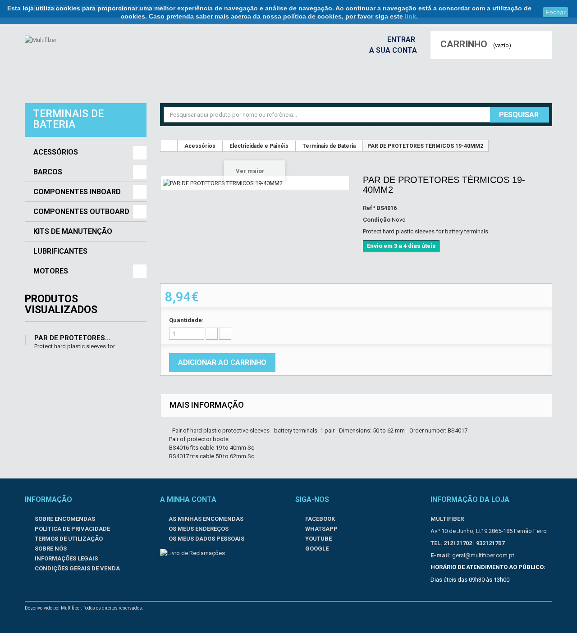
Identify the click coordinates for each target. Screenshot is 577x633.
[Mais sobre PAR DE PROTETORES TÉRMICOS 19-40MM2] (25, 340)
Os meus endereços (199, 528)
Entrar (402, 39)
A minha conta (188, 499)
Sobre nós (50, 548)
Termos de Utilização (68, 538)
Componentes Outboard (81, 212)
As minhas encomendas (206, 518)
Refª (369, 208)
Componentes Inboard (77, 192)
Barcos (47, 172)
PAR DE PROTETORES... (72, 338)
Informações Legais (65, 558)
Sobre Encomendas (64, 518)
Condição (376, 219)
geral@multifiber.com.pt (483, 555)
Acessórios (55, 152)
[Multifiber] (80, 63)
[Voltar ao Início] (169, 145)
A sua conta (393, 50)
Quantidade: (186, 320)
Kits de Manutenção (72, 232)
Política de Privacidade (71, 528)
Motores (50, 271)
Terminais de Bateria (329, 146)
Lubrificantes (60, 251)
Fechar (555, 12)
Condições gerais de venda (76, 568)
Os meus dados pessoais (206, 538)
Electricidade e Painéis (258, 146)
